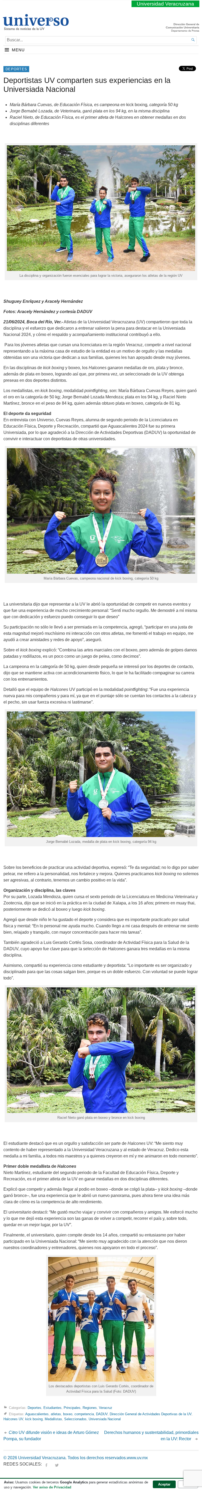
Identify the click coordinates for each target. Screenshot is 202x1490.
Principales (72, 1408)
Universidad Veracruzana (165, 4)
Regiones (90, 1408)
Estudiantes (52, 1408)
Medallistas (53, 1419)
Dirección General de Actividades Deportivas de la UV (150, 1414)
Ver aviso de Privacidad (52, 1487)
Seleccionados (75, 1419)
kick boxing (34, 1419)
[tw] (56, 1464)
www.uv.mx (137, 1458)
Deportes (16, 69)
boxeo (67, 1414)
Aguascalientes (37, 1414)
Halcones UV (13, 1419)
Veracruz (105, 1408)
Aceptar (164, 1484)
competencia (84, 1414)
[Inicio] (36, 28)
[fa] (46, 1464)
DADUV (102, 1414)
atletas (56, 1414)
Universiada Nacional (105, 1419)
